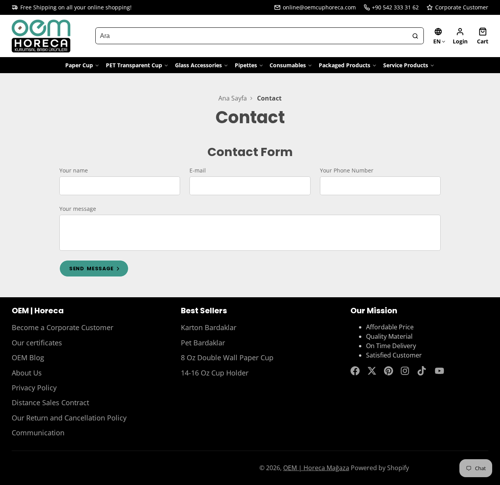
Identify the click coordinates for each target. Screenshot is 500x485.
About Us (27, 372)
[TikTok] (422, 370)
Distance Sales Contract (50, 402)
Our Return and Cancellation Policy (69, 417)
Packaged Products (344, 65)
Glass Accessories (198, 65)
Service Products (405, 65)
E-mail (197, 170)
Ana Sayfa (232, 98)
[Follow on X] (372, 370)
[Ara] (415, 36)
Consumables (288, 65)
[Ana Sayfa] (41, 36)
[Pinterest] (388, 370)
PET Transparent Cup (134, 65)
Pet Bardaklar (203, 342)
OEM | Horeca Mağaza (316, 467)
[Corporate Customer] (457, 7)
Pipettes (246, 65)
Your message (77, 208)
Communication (38, 432)
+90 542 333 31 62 (395, 7)
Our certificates (37, 342)
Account (460, 36)
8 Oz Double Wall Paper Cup (227, 357)
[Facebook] (355, 370)
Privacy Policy (34, 387)
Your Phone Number (346, 170)
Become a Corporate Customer (62, 327)
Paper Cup (79, 65)
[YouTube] (439, 370)
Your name (73, 170)
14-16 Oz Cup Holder (214, 372)
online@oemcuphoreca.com (319, 7)
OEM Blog (28, 357)
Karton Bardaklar (208, 327)
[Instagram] (405, 370)
